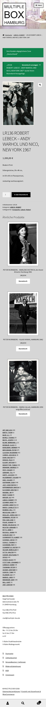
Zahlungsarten (11, 658)
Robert (28, 210)
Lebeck (23, 210)
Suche (23, 703)
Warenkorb (23, 281)
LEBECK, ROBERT (19, 35)
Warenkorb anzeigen (30, 65)
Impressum (9, 675)
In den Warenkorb (21, 194)
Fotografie (16, 210)
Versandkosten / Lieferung (15, 662)
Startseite (8, 35)
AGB (7, 670)
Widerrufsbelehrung (13, 666)
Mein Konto (7, 703)
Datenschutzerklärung (11, 691)
